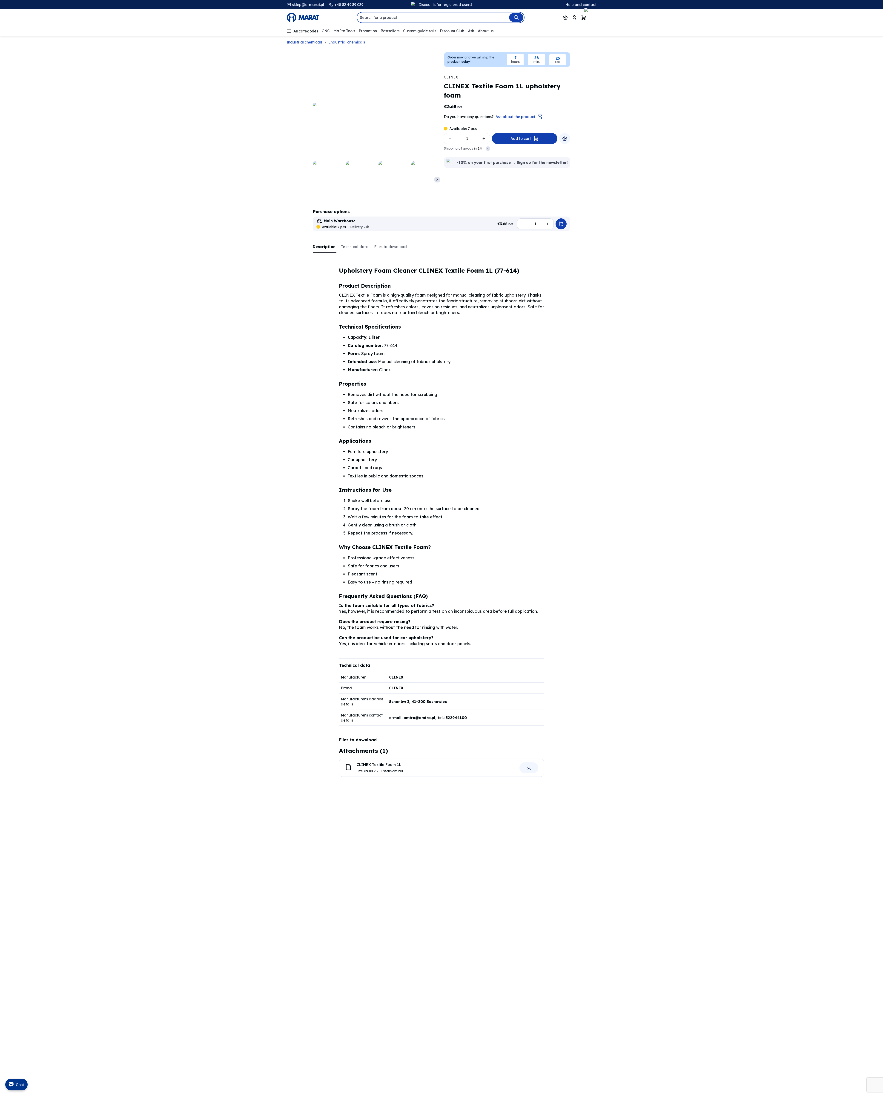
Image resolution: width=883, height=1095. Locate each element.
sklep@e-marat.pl (308, 4)
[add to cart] (561, 223)
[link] (324, 246)
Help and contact (580, 4)
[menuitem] (302, 31)
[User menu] (574, 17)
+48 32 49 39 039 (348, 4)
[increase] (484, 138)
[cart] (583, 17)
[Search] (516, 17)
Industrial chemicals (304, 42)
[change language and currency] (593, 17)
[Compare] (564, 138)
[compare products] (565, 17)
